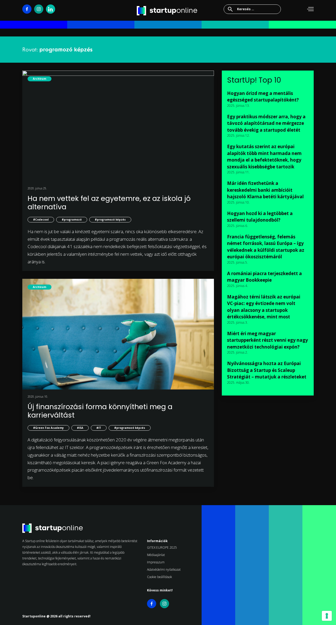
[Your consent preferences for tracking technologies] (327, 616)
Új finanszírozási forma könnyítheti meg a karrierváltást (100, 411)
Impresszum (156, 562)
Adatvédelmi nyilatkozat (164, 569)
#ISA (80, 428)
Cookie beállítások (159, 577)
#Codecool (41, 219)
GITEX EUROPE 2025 (162, 547)
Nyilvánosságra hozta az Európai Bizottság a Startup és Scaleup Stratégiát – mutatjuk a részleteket (266, 370)
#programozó (72, 219)
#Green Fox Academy (48, 428)
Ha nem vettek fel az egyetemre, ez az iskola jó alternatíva (109, 203)
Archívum (39, 79)
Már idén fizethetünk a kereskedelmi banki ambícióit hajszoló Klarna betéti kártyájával (265, 190)
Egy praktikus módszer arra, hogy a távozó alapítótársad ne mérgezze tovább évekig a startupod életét (266, 123)
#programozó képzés (110, 219)
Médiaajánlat (156, 555)
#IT (98, 428)
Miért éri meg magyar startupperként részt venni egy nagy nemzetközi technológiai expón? (267, 340)
